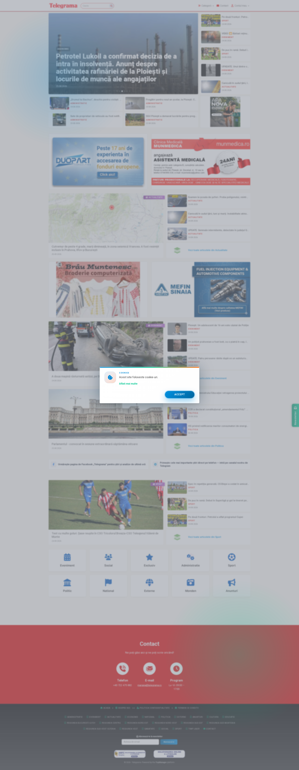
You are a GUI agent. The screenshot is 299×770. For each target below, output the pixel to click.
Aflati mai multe (128, 383)
